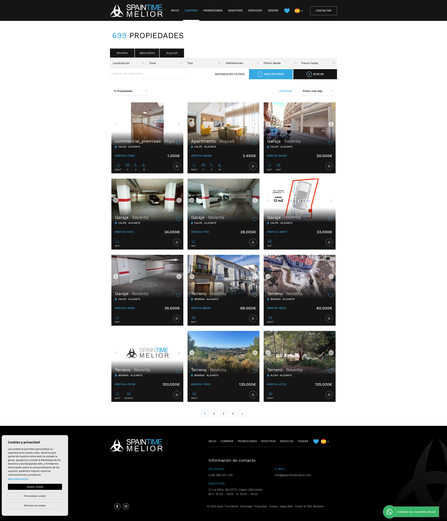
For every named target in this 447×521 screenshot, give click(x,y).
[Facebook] (117, 506)
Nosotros (235, 10)
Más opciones (274, 74)
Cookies (273, 506)
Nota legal (246, 506)
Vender (273, 10)
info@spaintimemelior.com (293, 475)
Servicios (255, 10)
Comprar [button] (191, 10)
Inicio (175, 10)
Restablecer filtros (229, 74)
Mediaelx (318, 506)
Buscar (318, 74)
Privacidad (260, 506)
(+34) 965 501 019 (220, 475)
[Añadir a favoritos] (178, 143)
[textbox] (130, 63)
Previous (114, 124)
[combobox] (129, 62)
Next (179, 124)
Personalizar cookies (35, 495)
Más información (18, 479)
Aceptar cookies (35, 486)
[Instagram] (126, 506)
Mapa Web (286, 506)
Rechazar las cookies (35, 505)
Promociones (212, 10)
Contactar (323, 10)
